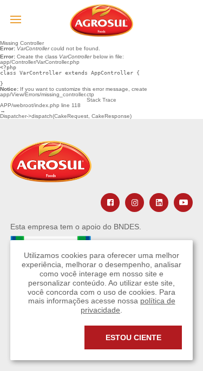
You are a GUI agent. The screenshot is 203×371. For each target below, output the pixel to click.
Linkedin (158, 202)
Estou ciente (133, 337)
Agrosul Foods (101, 20)
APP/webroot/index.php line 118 (40, 105)
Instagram (134, 202)
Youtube (183, 202)
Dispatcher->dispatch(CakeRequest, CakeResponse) (66, 116)
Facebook (110, 202)
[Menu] (15, 19)
